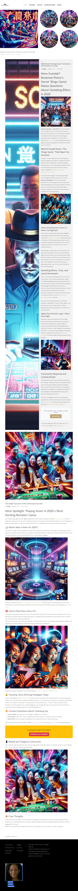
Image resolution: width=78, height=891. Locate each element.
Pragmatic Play (4, 49)
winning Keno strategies (53, 238)
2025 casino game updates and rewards (31, 602)
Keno (54, 69)
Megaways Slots (69, 34)
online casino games (59, 519)
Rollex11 (69, 14)
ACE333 (49, 14)
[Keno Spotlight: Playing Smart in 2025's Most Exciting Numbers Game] (39, 465)
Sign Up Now (56, 416)
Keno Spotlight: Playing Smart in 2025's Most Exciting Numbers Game (24, 503)
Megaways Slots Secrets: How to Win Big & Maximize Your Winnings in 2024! (69, 38)
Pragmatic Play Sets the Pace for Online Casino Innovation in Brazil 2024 (17, 52)
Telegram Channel (58, 425)
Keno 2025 (51, 140)
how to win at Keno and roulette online (46, 691)
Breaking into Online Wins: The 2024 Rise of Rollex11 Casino (69, 18)
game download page (37, 722)
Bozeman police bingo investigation (55, 404)
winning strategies (26, 698)
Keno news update (48, 402)
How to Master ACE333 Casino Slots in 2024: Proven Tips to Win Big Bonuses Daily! (49, 19)
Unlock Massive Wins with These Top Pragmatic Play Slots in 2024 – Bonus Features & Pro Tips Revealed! (49, 40)
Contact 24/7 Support (39, 734)
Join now (10, 747)
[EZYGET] (5, 4)
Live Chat (54, 722)
